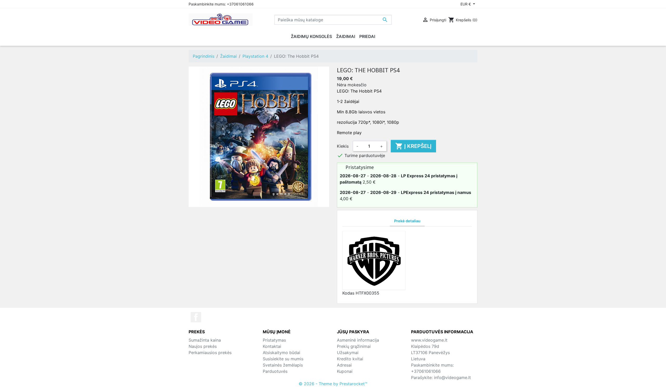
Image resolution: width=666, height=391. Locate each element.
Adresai (344, 365)
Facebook (196, 317)
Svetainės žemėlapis (283, 365)
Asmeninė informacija (358, 340)
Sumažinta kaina (205, 340)
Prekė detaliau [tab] (407, 221)
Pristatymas (274, 340)
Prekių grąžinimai (354, 346)
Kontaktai (272, 346)
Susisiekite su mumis (283, 358)
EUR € (466, 4)
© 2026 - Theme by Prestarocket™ (333, 383)
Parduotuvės (275, 371)
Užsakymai (347, 352)
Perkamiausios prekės (210, 352)
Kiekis (343, 146)
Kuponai (345, 371)
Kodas (348, 293)
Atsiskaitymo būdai (281, 352)
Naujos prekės (203, 346)
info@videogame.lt (452, 377)
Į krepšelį (413, 146)
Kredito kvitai (350, 358)
